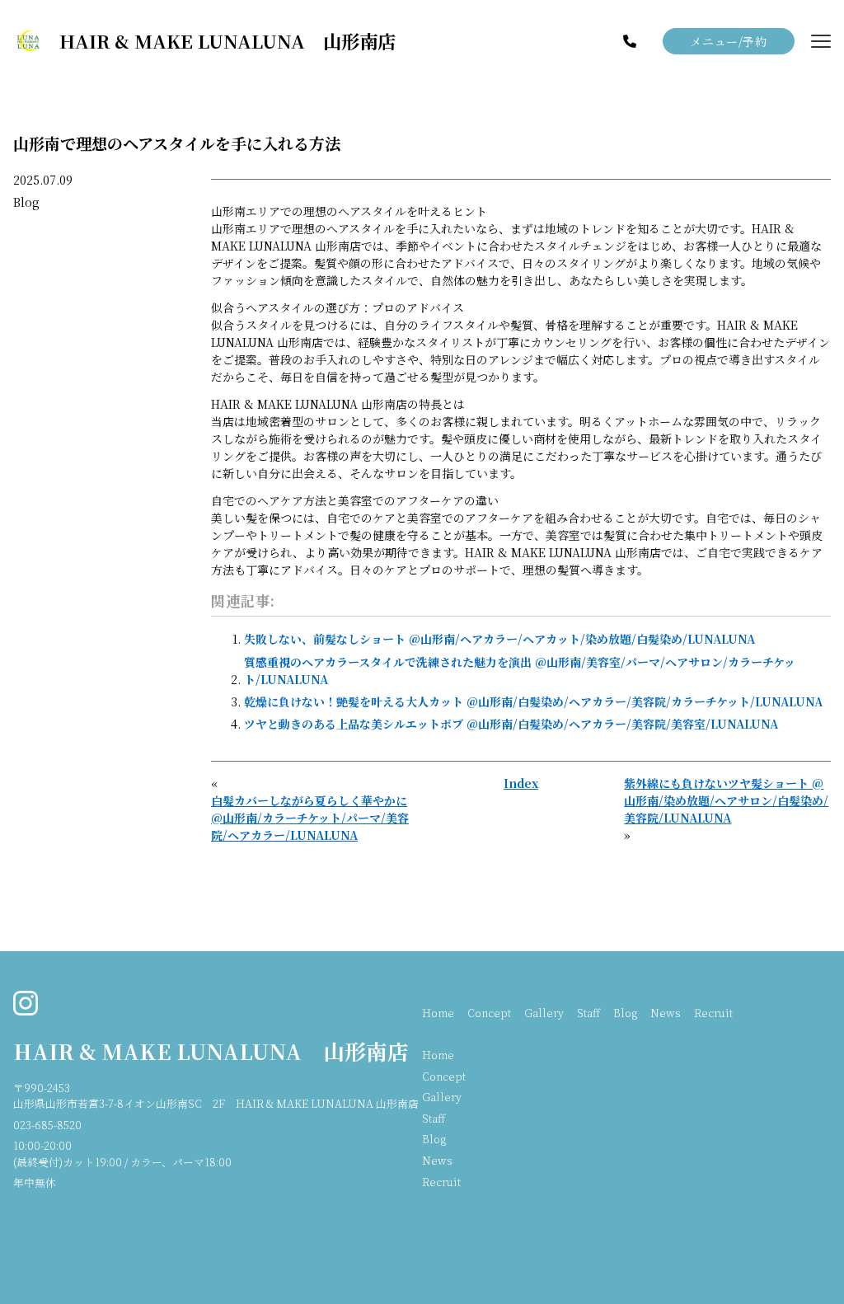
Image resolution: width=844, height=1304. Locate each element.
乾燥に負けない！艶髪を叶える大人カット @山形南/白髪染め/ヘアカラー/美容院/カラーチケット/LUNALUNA (533, 701)
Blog (26, 202)
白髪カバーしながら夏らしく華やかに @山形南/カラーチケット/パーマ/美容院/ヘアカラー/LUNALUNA (310, 817)
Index (521, 783)
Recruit (713, 1012)
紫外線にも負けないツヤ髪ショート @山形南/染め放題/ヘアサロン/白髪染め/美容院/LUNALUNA (726, 800)
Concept (489, 1012)
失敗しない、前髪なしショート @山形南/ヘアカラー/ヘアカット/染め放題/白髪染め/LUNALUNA (499, 639)
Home (438, 1012)
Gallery (544, 1012)
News (665, 1012)
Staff (588, 1012)
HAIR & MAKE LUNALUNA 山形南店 (211, 1051)
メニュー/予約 (728, 41)
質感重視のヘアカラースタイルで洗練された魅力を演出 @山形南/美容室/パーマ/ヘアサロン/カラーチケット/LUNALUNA (519, 670)
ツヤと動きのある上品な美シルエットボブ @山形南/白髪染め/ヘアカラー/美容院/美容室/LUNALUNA (511, 723)
